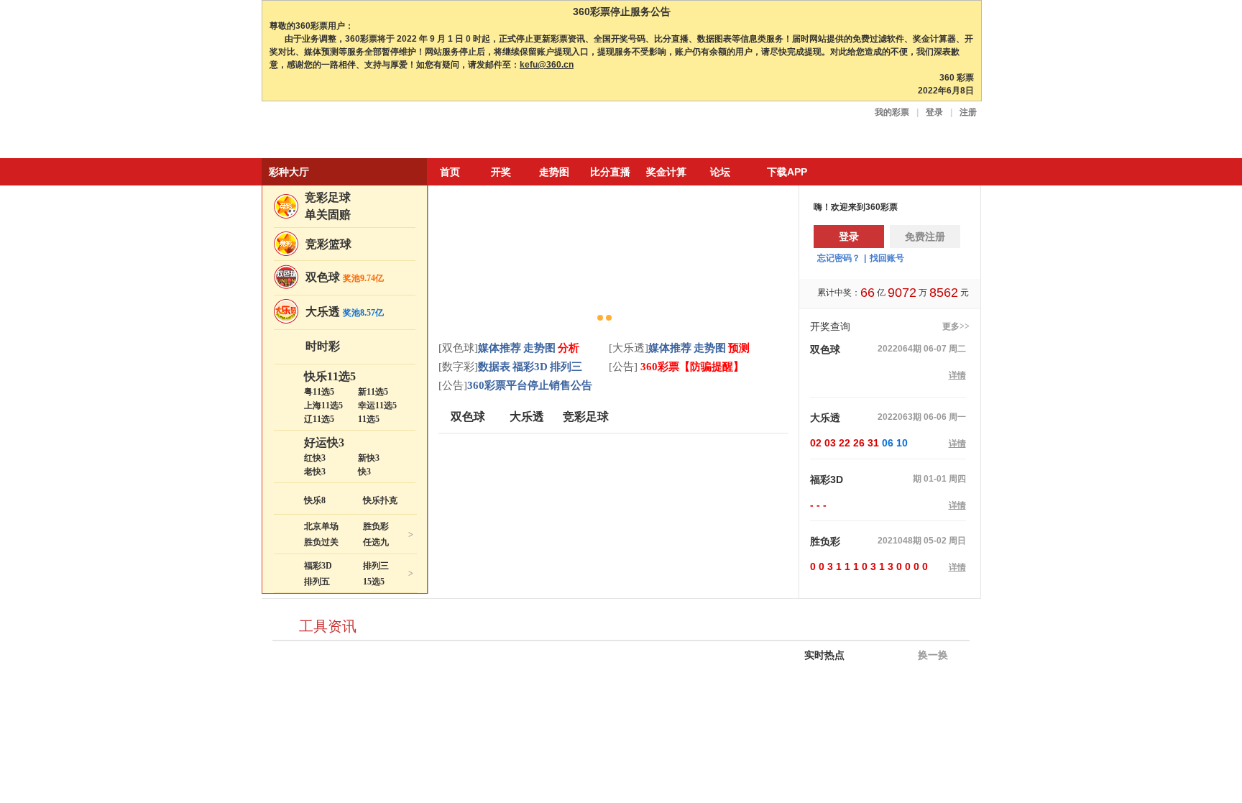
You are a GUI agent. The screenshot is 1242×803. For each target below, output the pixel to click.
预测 (739, 348)
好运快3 (324, 442)
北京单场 (321, 526)
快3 (364, 472)
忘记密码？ (838, 258)
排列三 (376, 566)
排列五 (317, 582)
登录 (934, 112)
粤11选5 (319, 392)
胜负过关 (321, 542)
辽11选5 (319, 419)
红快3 (315, 458)
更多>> (956, 326)
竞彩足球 (328, 197)
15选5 (374, 582)
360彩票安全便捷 (328, 131)
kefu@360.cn (547, 65)
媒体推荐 (499, 348)
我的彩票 (892, 112)
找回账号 (887, 258)
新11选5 (373, 392)
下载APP (787, 172)
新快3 (369, 458)
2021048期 (899, 541)
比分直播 (610, 172)
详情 (957, 375)
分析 (568, 348)
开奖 (501, 172)
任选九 (376, 542)
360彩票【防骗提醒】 (691, 366)
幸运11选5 (377, 405)
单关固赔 (328, 214)
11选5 (369, 419)
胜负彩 (376, 526)
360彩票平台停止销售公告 (529, 385)
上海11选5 (323, 405)
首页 (450, 172)
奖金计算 (666, 172)
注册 (968, 112)
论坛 (720, 172)
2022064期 (899, 349)
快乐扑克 (380, 500)
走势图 (554, 172)
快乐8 (315, 500)
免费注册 (925, 236)
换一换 (931, 655)
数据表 (494, 366)
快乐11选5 (330, 376)
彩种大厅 (289, 172)
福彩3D (318, 566)
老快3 (315, 472)
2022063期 (899, 417)
